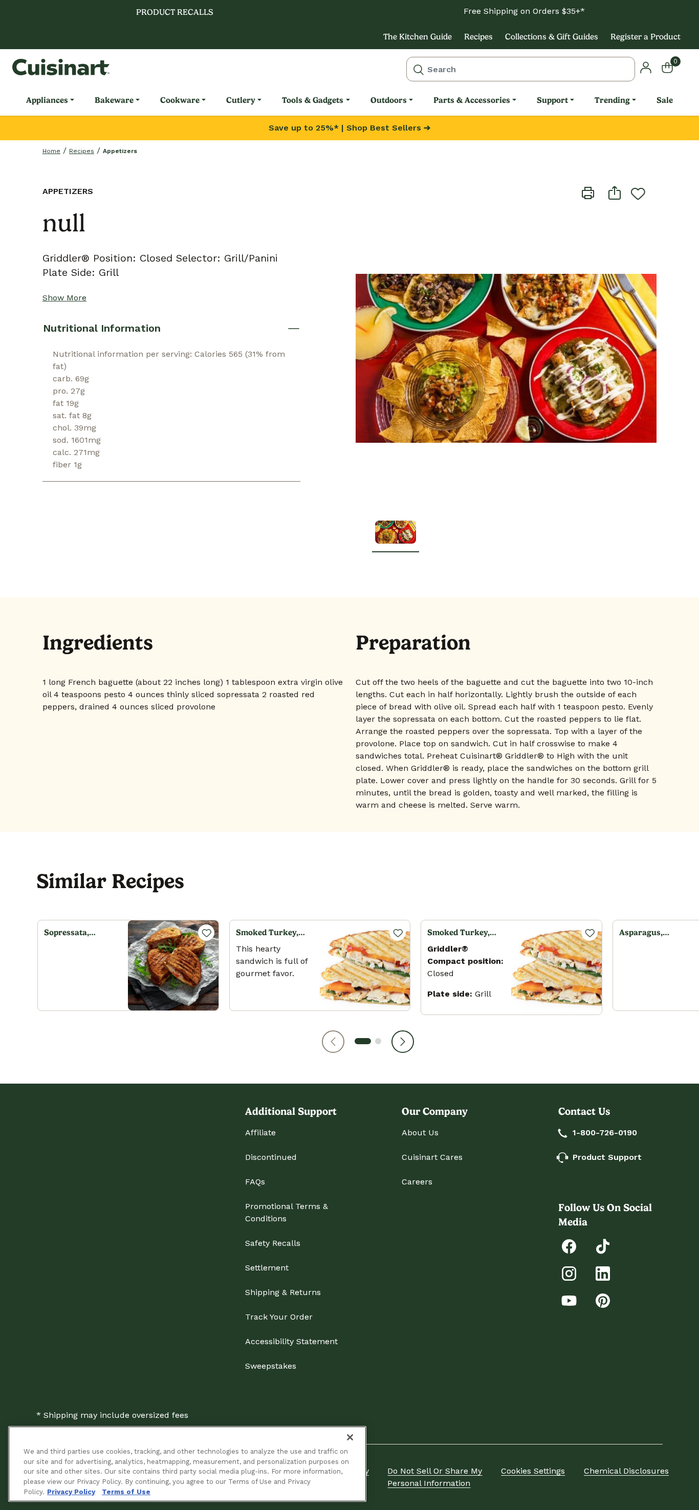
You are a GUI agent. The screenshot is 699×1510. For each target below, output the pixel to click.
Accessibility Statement (291, 1341)
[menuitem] (50, 100)
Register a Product (645, 36)
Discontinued (271, 1157)
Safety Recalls (272, 1243)
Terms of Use (126, 1491)
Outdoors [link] (388, 100)
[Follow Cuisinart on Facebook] (569, 1245)
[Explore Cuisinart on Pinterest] (603, 1300)
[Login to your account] (645, 67)
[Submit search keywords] (418, 69)
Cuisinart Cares (432, 1157)
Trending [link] (612, 100)
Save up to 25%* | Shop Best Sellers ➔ (349, 128)
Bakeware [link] (114, 100)
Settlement (267, 1267)
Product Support (607, 1157)
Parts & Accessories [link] (471, 100)
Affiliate (260, 1132)
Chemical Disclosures (626, 1471)
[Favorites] (206, 932)
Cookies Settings (533, 1471)
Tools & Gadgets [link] (312, 100)
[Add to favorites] (638, 193)
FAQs (255, 1182)
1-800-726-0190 (605, 1132)
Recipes (478, 36)
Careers (417, 1182)
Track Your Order (279, 1317)
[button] (333, 1041)
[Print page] (588, 192)
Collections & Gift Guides (551, 36)
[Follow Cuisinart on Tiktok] (603, 1245)
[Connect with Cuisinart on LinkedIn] (603, 1273)
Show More (64, 298)
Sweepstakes (270, 1366)
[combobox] (520, 69)
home (51, 151)
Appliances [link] (47, 100)
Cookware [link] (180, 100)
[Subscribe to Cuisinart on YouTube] (569, 1300)
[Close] (350, 1437)
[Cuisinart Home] (61, 67)
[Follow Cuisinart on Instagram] (569, 1273)
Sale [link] (665, 100)
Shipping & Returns (283, 1292)
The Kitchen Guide (417, 36)
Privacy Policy (71, 1491)
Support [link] (552, 100)
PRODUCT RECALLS (174, 12)
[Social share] (614, 192)
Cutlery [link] (240, 100)
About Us (420, 1132)
